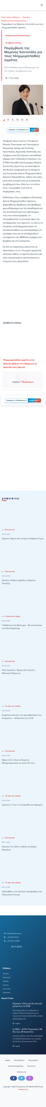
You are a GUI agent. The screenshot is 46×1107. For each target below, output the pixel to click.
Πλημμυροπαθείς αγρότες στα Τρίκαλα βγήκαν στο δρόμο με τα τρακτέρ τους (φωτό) (20, 363)
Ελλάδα (5, 981)
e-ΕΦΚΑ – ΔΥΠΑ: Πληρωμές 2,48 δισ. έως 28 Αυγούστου (27, 1030)
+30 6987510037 (13, 937)
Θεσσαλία (7, 977)
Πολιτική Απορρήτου (15, 1066)
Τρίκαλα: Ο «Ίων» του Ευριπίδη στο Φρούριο (22, 805)
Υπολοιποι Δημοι (13, 616)
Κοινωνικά (10, 530)
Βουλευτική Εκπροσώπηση (13, 20)
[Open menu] (42, 5)
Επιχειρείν (6, 992)
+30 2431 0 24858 (13, 941)
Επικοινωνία (21, 1072)
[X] (21, 1078)
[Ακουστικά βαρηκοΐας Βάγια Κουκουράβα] (23, 465)
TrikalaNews (27, 382)
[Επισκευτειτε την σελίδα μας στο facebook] (13, 1078)
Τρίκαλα (26, 17)
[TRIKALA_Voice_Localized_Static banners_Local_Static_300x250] (23, 341)
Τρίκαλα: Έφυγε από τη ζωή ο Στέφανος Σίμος (23, 538)
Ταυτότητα (31, 1066)
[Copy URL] (27, 120)
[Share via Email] (22, 120)
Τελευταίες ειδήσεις (10, 17)
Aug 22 (17, 1023)
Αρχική (7, 1060)
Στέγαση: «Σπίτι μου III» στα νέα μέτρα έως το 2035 (27, 1004)
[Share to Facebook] (8, 120)
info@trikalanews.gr (14, 933)
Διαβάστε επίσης (14, 43)
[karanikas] (23, 431)
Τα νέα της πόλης (13, 706)
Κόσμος (6, 985)
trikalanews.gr (23, 1089)
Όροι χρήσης (33, 1060)
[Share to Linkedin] (17, 120)
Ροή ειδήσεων (19, 1060)
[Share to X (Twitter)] (13, 120)
